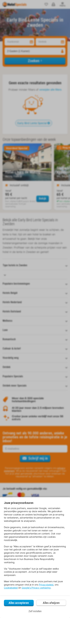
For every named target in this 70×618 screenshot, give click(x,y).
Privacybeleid (46, 584)
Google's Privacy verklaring (36, 587)
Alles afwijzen (51, 603)
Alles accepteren (19, 603)
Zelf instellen (35, 611)
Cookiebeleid (11, 587)
